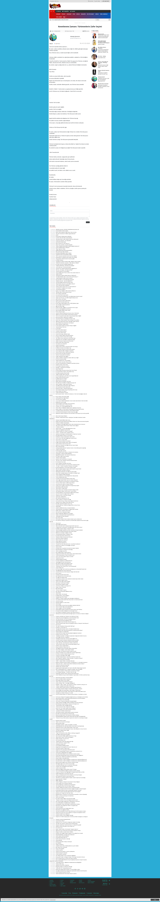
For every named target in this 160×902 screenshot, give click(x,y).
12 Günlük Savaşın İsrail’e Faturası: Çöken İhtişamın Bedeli (65, 410)
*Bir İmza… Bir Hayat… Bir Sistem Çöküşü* (61, 269)
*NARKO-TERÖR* (56, 274)
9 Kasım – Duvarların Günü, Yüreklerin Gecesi (62, 432)
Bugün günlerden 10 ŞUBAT (59, 779)
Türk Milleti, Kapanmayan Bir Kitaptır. (60, 734)
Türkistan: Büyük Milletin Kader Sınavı (60, 420)
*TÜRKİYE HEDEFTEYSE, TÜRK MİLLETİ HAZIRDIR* (62, 265)
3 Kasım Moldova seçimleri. (58, 854)
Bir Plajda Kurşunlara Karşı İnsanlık (60, 373)
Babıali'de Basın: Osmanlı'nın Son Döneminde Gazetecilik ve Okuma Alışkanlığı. (69, 794)
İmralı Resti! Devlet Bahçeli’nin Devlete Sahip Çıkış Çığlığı (64, 412)
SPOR (74, 14)
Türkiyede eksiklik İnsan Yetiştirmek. (60, 813)
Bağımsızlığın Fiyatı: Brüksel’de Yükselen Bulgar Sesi (63, 621)
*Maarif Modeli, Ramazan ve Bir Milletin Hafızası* (63, 283)
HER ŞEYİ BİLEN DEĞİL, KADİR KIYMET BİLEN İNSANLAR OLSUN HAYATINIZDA (68, 698)
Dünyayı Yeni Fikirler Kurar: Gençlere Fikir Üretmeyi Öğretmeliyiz (66, 652)
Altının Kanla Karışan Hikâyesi (59, 416)
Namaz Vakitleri (91, 882)
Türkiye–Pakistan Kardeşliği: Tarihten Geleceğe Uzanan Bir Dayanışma (67, 702)
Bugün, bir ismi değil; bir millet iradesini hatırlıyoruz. (63, 290)
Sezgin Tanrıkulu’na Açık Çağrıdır (59, 356)
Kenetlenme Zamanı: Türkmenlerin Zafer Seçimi (62, 436)
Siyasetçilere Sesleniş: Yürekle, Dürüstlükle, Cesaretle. (64, 724)
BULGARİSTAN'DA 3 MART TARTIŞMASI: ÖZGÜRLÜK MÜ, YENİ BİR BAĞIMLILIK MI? (69, 759)
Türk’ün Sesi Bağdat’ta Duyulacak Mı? (60, 429)
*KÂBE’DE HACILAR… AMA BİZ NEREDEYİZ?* (62, 281)
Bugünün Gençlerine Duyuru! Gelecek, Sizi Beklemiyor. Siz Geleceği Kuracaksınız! (69, 662)
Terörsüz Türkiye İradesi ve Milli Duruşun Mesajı (62, 482)
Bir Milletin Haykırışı (57, 260)
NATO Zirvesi (56, 624)
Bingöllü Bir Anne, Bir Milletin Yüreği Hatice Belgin (63, 339)
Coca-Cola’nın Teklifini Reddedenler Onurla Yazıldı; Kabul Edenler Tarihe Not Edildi (69, 400)
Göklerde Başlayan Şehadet (59, 559)
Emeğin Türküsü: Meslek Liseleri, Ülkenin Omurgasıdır (64, 442)
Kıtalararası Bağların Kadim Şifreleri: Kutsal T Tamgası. (64, 769)
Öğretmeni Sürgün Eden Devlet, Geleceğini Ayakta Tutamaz (65, 321)
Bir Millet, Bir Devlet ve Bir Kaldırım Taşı (61, 348)
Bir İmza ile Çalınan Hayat (58, 332)
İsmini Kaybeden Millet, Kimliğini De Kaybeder (62, 350)
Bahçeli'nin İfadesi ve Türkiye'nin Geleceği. (61, 866)
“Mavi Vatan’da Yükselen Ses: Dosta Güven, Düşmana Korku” (65, 464)
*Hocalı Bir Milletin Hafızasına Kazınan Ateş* (62, 282)
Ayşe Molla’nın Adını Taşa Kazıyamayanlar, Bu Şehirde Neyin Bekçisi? (67, 630)
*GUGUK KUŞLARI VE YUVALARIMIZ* (60, 271)
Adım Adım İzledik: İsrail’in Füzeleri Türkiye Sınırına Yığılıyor (65, 425)
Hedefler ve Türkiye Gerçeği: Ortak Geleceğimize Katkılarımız (65, 598)
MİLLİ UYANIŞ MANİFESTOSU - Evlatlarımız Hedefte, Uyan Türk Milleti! (66, 669)
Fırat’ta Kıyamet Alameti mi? (59, 542)
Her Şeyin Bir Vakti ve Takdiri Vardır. (60, 748)
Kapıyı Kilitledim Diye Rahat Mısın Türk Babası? (62, 322)
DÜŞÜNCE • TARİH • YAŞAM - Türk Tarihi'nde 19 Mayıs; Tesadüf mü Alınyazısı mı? (69, 684)
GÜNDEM (58, 14)
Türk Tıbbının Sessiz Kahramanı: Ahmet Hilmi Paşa (63, 338)
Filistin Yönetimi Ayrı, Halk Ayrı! (59, 539)
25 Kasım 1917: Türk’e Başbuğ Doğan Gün (61, 406)
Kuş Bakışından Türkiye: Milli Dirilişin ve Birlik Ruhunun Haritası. (65, 804)
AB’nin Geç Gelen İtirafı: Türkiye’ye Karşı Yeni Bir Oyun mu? (65, 525)
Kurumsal (91, 1)
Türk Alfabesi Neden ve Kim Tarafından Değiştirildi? (63, 855)
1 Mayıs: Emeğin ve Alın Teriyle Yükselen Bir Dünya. (63, 709)
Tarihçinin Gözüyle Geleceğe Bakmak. (60, 819)
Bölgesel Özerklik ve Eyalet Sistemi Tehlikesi (62, 831)
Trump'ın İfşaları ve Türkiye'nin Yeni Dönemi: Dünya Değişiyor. (65, 781)
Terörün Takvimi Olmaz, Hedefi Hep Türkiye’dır (62, 352)
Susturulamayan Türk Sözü (58, 327)
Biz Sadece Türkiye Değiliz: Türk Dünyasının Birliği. (63, 798)
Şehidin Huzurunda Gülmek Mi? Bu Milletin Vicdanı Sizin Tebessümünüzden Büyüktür (70, 421)
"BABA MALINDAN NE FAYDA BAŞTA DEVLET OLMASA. (64, 873)
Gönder (87, 222)
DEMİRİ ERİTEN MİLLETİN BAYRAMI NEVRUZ (61, 250)
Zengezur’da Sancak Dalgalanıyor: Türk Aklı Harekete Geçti (65, 617)
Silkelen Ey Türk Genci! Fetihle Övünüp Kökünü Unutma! (64, 314)
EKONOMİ (69, 14)
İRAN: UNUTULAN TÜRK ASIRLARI (59, 251)
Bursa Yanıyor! (56, 573)
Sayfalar (80, 881)
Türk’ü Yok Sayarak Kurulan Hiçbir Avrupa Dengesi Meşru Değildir (66, 315)
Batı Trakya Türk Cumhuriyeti (59, 847)
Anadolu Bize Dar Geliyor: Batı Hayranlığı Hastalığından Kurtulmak (66, 633)
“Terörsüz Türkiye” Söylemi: (58, 590)
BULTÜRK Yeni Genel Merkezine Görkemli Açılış (62, 713)
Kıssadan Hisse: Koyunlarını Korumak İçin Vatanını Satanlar (65, 548)
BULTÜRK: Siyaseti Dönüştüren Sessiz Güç (61, 503)
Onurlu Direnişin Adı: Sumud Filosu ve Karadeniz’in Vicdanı (64, 481)
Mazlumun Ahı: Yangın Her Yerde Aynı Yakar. (62, 793)
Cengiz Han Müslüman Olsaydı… (59, 392)
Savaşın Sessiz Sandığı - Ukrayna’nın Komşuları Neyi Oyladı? (65, 485)
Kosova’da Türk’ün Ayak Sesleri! (59, 295)
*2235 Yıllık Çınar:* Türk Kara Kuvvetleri (61, 267)
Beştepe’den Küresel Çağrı (58, 402)
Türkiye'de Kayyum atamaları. (59, 852)
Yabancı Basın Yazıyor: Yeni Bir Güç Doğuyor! (62, 737)
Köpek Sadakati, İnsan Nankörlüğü (60, 699)
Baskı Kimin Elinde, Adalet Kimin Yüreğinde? (62, 317)
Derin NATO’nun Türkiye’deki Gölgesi (60, 512)
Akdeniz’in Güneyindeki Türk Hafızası (60, 354)
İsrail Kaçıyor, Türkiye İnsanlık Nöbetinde (61, 453)
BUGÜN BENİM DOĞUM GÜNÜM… (60, 230)
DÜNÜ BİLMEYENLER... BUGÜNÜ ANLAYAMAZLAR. (62, 834)
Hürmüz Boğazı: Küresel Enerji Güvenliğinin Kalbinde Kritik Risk (65, 605)
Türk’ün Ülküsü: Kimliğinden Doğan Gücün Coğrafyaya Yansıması (66, 407)
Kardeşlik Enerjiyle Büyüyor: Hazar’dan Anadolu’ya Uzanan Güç (65, 656)
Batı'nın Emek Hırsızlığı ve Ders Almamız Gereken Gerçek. (64, 762)
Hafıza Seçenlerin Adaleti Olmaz (59, 324)
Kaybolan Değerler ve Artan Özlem (60, 602)
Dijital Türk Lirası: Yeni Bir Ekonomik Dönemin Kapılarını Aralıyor (66, 830)
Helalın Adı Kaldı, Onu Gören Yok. (60, 738)
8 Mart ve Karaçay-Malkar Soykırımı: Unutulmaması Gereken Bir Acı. (66, 751)
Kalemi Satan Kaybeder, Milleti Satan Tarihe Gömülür (63, 232)
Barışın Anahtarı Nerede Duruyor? (60, 377)
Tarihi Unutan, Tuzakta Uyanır (59, 488)
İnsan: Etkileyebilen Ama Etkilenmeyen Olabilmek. (63, 802)
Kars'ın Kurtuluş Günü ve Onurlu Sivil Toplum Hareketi (64, 858)
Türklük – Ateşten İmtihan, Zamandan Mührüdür (62, 660)
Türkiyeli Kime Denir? (57, 558)
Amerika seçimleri (57, 850)
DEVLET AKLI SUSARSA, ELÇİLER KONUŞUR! (61, 244)
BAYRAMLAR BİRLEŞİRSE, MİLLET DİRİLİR (61, 253)
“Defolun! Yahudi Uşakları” (58, 457)
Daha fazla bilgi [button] (53, 899)
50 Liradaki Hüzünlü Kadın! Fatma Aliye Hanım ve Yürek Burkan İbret (66, 599)
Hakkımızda (82, 893)
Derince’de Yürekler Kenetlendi (59, 538)
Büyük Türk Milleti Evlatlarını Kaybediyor (61, 679)
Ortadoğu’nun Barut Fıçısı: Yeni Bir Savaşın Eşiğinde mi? (64, 638)
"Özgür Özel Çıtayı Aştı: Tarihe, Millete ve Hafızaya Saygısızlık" (65, 733)
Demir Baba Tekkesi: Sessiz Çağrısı (60, 680)
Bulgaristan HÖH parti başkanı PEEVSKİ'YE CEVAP (63, 749)
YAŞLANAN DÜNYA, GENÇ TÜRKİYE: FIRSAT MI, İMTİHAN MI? (64, 239)
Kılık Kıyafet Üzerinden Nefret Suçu (60, 302)
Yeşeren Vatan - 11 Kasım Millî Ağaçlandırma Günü (63, 428)
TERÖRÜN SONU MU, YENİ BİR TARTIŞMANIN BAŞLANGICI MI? (65, 229)
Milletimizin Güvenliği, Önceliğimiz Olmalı (61, 532)
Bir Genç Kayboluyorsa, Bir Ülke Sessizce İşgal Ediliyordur (64, 375)
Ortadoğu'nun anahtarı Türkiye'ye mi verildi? (62, 692)
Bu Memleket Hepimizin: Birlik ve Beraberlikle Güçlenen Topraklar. (66, 790)
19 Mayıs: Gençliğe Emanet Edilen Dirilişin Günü (62, 685)
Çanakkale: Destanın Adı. (58, 744)
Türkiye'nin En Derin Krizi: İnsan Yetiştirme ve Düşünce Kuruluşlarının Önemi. (68, 812)
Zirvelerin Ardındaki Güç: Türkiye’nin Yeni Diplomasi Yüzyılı (64, 616)
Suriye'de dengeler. (57, 807)
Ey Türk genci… (56, 328)
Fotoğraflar (66, 11)
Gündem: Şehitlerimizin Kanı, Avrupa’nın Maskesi (63, 507)
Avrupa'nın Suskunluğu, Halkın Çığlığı (60, 655)
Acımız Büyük (56, 603)
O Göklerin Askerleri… (57, 427)
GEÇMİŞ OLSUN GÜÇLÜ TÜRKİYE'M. (60, 865)
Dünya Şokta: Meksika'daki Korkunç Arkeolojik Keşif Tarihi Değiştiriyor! (67, 755)
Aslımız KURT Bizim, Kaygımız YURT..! (60, 742)
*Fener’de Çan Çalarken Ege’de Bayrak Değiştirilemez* (64, 268)
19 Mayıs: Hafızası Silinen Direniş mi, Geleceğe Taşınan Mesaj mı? (66, 687)
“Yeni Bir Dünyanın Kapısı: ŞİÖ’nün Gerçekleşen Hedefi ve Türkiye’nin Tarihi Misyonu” (70, 623)
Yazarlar (73, 11)
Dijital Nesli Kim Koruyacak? (58, 380)
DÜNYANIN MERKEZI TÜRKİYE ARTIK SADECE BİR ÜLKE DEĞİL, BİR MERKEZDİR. (68, 716)
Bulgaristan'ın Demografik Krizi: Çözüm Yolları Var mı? (64, 747)
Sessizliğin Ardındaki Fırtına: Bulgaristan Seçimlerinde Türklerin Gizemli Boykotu (69, 870)
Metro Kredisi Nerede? (57, 446)
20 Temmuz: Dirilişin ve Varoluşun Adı (60, 585)
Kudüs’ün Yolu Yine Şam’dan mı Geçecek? (61, 459)
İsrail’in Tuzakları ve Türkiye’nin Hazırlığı (61, 499)
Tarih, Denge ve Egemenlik (58, 293)
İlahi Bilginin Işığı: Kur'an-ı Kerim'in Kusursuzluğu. (62, 763)
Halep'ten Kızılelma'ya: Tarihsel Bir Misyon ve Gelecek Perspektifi (66, 825)
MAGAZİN (83, 14)
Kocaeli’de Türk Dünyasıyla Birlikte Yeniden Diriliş (63, 478)
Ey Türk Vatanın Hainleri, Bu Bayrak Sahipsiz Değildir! (63, 325)
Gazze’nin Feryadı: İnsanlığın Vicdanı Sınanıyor (62, 493)
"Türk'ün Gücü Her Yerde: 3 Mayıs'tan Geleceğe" (62, 706)
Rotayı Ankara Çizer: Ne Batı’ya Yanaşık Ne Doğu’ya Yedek (64, 489)
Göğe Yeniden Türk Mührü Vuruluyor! (60, 470)
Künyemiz (75, 893)
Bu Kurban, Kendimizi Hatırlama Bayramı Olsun (62, 654)
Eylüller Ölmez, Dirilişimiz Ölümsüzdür (61, 510)
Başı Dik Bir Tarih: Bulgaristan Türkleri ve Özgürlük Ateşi (64, 805)
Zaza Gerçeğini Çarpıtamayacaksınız (60, 304)
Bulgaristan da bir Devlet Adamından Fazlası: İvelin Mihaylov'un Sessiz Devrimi (69, 728)
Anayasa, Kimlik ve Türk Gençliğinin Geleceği (62, 815)
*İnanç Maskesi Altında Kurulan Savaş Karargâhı (62, 258)
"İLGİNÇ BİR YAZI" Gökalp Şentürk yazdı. (61, 868)
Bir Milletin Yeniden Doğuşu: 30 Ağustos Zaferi (62, 528)
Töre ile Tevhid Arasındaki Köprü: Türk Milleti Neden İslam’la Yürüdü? (66, 296)
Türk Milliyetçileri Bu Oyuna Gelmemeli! (61, 570)
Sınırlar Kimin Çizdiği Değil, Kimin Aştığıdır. (61, 752)
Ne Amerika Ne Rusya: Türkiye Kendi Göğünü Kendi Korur (64, 500)
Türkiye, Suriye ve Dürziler (58, 587)
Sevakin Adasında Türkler (58, 767)
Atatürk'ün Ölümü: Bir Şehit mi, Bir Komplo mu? (62, 826)
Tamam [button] (155, 899)
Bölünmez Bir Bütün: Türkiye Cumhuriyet (61, 841)
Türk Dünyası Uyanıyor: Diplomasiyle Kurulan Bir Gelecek (64, 712)
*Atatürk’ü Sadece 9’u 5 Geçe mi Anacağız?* (62, 431)
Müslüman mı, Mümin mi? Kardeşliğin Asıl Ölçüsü (63, 545)
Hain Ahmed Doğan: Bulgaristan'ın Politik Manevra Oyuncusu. (65, 801)
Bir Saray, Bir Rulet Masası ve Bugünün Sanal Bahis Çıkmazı (65, 363)
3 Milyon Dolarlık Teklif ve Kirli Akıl (60, 374)
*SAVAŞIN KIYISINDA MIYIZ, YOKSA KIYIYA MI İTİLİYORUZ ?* (64, 276)
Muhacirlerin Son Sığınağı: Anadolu (60, 809)
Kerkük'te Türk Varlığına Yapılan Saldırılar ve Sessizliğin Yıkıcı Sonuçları (67, 833)
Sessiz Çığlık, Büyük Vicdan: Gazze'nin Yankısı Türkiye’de (64, 480)
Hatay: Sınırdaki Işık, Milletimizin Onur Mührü (62, 513)
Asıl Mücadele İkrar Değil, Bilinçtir (60, 398)
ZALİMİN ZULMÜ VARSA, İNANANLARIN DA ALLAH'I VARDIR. (65, 845)
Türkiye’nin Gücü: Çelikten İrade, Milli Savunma (62, 502)
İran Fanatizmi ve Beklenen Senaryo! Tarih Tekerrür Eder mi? (65, 612)
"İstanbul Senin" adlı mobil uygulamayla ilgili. (62, 741)
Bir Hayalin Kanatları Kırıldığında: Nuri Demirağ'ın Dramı (64, 610)
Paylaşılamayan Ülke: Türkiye (59, 597)
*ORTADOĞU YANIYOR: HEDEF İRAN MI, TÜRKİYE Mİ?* (63, 275)
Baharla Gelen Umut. (57, 731)
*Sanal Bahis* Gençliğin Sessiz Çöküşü (61, 288)
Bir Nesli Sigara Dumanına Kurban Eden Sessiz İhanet (64, 370)
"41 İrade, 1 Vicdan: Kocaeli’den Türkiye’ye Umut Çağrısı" (64, 466)
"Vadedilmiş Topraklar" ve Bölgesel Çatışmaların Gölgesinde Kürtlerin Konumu (69, 635)
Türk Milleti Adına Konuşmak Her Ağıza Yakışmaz (63, 385)
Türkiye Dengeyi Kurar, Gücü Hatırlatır (60, 360)
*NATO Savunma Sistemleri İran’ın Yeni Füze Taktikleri (64, 256)
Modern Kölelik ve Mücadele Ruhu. (60, 758)
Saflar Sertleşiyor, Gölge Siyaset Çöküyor (61, 384)
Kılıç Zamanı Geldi (57, 517)
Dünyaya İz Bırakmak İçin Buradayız (60, 659)
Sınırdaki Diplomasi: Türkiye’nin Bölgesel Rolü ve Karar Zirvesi (65, 505)
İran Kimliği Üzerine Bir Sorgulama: (60, 637)
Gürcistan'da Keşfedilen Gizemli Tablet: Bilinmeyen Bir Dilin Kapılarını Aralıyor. (68, 811)
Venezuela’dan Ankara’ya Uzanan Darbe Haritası (63, 349)
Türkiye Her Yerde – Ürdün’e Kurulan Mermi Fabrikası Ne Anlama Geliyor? (67, 663)
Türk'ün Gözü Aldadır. (57, 797)
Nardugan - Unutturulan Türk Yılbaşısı (60, 367)
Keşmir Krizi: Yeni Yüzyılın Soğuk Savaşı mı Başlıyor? (63, 708)
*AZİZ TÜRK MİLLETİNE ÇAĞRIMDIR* (60, 285)
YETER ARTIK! (56, 506)
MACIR (54, 235)
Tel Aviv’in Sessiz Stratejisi (58, 399)
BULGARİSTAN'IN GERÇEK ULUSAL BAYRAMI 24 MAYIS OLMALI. (65, 754)
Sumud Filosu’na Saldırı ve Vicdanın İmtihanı (62, 484)
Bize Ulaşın (98, 1)
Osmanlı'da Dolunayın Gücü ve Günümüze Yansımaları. (64, 765)
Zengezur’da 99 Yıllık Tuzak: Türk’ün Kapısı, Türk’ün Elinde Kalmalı (66, 553)
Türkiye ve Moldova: (57, 844)
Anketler (71, 881)
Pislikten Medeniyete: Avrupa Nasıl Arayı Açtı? (62, 773)
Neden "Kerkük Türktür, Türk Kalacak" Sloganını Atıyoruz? (64, 829)
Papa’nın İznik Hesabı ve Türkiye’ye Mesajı (61, 405)
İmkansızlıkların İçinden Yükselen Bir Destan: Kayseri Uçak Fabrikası (66, 609)
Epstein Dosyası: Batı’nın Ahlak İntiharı (61, 300)
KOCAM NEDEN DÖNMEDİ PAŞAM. (60, 745)
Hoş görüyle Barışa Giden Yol (59, 837)
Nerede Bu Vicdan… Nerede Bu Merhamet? (61, 388)
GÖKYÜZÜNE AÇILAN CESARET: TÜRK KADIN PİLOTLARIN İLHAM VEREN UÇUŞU (68, 691)
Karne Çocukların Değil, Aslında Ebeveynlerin (62, 335)
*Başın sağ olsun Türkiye (58, 249)
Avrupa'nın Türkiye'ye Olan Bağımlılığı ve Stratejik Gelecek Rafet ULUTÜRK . (68, 772)
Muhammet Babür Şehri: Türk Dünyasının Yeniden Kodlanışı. (65, 715)
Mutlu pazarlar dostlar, (58, 723)
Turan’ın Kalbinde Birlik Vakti (59, 477)
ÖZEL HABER (59, 17)
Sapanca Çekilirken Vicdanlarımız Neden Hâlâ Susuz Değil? (65, 357)
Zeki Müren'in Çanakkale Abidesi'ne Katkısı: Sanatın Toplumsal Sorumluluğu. (68, 777)
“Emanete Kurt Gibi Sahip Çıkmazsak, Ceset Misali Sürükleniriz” (65, 544)
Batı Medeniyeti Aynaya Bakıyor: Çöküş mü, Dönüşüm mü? (65, 703)
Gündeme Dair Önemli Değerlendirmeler (61, 564)
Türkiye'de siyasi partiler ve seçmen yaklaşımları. (63, 851)
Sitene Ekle (64, 893)
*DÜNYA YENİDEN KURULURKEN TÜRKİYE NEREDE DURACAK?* (65, 246)
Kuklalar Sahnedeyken (57, 345)
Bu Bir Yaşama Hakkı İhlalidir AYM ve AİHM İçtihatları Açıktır (65, 303)
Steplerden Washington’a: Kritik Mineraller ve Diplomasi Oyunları (66, 434)
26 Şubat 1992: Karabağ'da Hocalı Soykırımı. (62, 766)
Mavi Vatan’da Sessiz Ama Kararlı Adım (61, 576)
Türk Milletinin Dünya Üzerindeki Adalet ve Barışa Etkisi (64, 648)
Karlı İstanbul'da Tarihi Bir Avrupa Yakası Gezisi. (62, 776)
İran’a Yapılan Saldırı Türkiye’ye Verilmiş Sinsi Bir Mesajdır (64, 641)
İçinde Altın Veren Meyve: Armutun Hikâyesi (62, 677)
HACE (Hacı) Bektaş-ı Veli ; (58, 740)
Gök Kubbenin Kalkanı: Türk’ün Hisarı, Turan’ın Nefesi (63, 491)
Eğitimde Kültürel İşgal (57, 306)
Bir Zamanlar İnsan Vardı (58, 461)
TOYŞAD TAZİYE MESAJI (58, 449)
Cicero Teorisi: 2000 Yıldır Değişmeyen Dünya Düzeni (63, 438)
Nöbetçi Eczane (73, 882)
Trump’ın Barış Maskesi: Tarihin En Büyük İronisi (62, 555)
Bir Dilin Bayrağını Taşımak (58, 450)
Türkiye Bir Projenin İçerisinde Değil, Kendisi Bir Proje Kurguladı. (66, 791)
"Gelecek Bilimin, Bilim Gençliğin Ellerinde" (61, 705)
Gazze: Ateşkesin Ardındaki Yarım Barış (61, 463)
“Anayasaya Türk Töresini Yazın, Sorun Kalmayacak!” (63, 566)
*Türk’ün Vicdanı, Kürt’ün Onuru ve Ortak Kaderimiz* (63, 286)
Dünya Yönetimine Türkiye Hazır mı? (60, 647)
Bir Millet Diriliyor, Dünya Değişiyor (60, 595)
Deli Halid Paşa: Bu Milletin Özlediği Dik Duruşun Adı (63, 382)
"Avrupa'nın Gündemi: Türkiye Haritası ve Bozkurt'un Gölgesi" (65, 670)
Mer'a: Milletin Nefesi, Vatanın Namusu (61, 552)
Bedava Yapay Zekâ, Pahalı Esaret (60, 342)
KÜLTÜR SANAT (90, 14)
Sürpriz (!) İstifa (56, 546)
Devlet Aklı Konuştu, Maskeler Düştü (60, 334)
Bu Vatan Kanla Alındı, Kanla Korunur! (60, 535)
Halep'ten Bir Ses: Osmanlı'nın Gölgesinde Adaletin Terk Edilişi (65, 822)
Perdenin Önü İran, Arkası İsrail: (59, 634)
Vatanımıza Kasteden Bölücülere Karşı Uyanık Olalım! (63, 531)
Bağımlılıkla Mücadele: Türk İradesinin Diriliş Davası (63, 454)
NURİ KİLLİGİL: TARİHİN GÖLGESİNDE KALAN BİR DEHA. (64, 756)
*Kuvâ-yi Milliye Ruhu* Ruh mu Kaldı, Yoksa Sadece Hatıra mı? (65, 272)
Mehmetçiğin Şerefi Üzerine (58, 524)
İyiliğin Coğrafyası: (57, 780)
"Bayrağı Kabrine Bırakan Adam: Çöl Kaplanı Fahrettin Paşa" (65, 628)
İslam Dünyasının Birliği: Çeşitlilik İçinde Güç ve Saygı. (63, 735)
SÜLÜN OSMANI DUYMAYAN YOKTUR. (60, 872)
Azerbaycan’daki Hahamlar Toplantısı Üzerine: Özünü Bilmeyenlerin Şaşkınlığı (68, 447)
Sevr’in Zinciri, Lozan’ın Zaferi (59, 439)
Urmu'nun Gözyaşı (57, 601)
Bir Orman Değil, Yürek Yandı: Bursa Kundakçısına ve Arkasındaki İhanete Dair (68, 569)
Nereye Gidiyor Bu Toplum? (58, 391)
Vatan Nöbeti (56, 592)
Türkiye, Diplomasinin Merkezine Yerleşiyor (62, 681)
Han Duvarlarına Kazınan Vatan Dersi (60, 387)
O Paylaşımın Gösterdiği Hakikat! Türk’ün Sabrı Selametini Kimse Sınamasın (68, 424)
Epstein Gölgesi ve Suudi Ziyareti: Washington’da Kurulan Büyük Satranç (67, 409)
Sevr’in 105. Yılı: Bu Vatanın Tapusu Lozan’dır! (62, 556)
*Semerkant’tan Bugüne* (58, 289)
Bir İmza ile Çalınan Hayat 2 (59, 329)
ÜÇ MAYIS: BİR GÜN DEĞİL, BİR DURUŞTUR (61, 237)
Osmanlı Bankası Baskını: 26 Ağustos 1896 (62, 534)
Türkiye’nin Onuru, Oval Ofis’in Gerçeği (61, 495)
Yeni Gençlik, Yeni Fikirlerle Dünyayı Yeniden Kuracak (63, 651)
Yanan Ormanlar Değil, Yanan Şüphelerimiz (62, 606)
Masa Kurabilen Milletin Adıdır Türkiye (60, 310)
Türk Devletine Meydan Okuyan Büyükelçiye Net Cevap (64, 389)
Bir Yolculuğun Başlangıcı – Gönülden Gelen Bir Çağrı (63, 672)
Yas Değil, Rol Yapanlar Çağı (59, 577)
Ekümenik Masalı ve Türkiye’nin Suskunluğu (62, 549)
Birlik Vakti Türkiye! (57, 588)
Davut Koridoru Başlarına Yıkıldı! (59, 584)
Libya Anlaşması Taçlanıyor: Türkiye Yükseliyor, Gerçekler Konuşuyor (67, 658)
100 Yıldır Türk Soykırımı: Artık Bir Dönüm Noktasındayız (64, 823)
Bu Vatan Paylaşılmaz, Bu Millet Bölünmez (61, 560)
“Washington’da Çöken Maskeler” (60, 516)
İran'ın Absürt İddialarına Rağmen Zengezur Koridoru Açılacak (65, 770)
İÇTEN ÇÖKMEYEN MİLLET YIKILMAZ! (60, 247)
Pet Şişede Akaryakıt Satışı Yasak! (60, 574)
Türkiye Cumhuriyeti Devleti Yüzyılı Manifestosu (62, 514)
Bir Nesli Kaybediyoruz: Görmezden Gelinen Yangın (63, 467)
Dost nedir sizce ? (57, 827)
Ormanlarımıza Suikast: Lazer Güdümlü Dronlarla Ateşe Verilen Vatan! (67, 578)
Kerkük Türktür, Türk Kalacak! (59, 594)
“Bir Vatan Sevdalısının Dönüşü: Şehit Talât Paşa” (63, 626)
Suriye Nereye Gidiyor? (58, 820)
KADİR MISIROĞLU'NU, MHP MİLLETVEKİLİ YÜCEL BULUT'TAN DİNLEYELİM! (67, 726)
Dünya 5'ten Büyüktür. (57, 848)
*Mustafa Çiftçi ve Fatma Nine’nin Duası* (61, 292)
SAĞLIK (97, 14)
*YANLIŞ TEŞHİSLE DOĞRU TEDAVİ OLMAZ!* (62, 278)
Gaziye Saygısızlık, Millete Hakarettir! (60, 474)
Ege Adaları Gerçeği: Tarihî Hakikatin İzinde (61, 563)
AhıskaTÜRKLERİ (56, 840)
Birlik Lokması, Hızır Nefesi (58, 299)
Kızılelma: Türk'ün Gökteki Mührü (59, 645)
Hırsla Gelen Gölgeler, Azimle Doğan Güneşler (62, 649)
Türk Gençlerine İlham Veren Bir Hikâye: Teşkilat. (63, 786)
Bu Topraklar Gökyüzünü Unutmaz (60, 366)
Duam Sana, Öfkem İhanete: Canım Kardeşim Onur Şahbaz (65, 320)
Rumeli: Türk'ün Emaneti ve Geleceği (60, 838)
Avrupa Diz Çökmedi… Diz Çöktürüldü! (61, 240)
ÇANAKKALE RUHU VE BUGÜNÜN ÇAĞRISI (61, 254)
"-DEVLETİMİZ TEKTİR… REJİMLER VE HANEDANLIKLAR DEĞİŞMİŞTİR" (66, 862)
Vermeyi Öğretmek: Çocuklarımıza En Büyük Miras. (63, 784)
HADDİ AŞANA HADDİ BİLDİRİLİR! (60, 836)
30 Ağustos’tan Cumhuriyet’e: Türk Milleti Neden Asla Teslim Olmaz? (66, 527)
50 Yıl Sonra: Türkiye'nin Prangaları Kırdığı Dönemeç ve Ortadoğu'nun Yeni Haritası (69, 697)
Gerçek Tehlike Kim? (57, 567)
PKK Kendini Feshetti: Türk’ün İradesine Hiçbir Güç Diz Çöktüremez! (66, 519)
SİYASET (63, 14)
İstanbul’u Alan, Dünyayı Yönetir (59, 666)
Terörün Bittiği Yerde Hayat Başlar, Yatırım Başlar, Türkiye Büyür (66, 690)
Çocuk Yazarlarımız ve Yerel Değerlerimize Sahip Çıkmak (64, 475)
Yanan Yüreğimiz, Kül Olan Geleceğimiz (61, 608)
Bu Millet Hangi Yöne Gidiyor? (59, 378)
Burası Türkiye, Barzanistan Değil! (60, 396)
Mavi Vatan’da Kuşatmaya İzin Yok (60, 498)
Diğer (64, 17)
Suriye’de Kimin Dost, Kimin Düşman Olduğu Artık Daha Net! (65, 571)
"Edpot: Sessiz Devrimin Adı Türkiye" (60, 721)
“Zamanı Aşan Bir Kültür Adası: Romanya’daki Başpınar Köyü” (65, 644)
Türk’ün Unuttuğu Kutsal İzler (59, 551)
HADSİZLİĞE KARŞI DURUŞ (58, 242)
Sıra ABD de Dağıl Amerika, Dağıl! (60, 730)
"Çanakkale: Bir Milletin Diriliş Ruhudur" (61, 710)
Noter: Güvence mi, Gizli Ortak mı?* (60, 243)
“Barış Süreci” (56, 523)
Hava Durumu (81, 882)
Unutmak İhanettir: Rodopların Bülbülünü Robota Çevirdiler (65, 640)
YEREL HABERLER (103, 14)
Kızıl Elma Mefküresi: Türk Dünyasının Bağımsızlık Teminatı (64, 492)
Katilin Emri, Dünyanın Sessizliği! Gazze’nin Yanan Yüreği (64, 445)
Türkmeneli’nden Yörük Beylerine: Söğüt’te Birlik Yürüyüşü (64, 509)
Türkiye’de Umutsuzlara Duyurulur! (60, 665)
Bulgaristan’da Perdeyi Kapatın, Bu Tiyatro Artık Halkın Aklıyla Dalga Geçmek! (68, 668)
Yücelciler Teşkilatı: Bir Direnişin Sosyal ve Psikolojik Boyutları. (65, 787)
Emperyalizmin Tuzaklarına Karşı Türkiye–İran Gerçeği (64, 257)
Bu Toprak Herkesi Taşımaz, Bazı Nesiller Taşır (62, 371)
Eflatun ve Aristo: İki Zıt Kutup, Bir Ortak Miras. (62, 795)
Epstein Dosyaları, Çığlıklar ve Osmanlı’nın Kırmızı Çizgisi (64, 307)
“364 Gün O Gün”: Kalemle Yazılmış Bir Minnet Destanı (64, 460)
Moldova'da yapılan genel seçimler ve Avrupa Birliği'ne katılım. (65, 869)
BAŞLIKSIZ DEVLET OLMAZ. (58, 720)
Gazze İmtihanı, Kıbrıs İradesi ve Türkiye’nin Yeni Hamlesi (64, 452)
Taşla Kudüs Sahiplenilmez (58, 496)
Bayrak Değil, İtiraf (57, 368)
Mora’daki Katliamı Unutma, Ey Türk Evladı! (61, 435)
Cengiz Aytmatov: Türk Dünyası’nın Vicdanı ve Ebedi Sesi (64, 642)
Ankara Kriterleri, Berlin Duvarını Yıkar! (61, 443)
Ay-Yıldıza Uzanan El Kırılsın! (58, 331)
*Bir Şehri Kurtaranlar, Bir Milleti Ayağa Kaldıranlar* (63, 233)
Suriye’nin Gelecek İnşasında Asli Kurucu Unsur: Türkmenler (65, 313)
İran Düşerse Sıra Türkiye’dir (59, 343)
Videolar (59, 11)
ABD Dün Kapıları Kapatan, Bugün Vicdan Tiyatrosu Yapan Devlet (66, 468)
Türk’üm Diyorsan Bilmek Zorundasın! (60, 441)
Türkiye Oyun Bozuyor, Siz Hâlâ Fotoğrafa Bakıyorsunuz (64, 297)
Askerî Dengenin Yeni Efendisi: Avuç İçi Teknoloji (63, 403)
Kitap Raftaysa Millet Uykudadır (59, 487)
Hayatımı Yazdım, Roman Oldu (59, 364)
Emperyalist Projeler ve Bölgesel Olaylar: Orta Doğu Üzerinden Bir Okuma (68, 857)
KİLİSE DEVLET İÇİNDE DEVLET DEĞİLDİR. (61, 236)
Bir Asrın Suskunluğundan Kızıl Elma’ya (61, 308)
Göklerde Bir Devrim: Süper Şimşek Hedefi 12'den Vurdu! (64, 727)
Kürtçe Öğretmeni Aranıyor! (58, 541)
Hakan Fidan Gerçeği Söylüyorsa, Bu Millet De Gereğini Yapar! (65, 473)
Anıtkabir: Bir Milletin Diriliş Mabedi (60, 422)
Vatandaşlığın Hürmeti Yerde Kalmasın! (61, 562)
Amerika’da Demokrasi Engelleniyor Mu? (61, 620)
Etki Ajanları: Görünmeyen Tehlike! (60, 583)
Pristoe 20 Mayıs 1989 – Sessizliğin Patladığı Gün (63, 683)
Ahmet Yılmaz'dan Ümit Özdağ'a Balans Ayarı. (62, 808)
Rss (70, 893)
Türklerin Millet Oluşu (57, 863)
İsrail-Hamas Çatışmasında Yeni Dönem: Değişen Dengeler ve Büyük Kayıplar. (68, 788)
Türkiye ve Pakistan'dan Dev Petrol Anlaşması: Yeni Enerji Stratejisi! (66, 774)
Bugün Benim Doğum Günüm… (59, 580)
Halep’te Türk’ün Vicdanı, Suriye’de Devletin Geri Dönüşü (64, 346)
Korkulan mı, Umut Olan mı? (59, 627)
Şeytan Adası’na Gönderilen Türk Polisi (61, 381)
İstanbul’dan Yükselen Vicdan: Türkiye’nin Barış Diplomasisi (65, 673)
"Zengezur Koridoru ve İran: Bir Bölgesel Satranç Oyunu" (64, 800)
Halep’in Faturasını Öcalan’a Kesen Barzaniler (62, 341)
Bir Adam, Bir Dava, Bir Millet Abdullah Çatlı (62, 264)
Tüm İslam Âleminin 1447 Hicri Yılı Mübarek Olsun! (63, 619)
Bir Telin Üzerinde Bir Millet (58, 359)
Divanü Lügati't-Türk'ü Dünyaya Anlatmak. (61, 783)
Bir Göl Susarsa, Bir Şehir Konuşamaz (60, 353)
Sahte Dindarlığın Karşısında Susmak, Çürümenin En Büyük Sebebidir (67, 530)
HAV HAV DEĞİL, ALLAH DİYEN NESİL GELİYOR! (62, 279)
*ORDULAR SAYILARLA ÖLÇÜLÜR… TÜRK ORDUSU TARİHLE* (65, 262)
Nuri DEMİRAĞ (56, 843)
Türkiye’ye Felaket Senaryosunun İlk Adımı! (61, 537)
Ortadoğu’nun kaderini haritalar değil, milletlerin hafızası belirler (66, 261)
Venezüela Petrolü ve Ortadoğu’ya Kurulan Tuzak (63, 318)
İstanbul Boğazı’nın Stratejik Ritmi (60, 631)
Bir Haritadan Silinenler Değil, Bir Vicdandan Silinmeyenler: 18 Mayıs (66, 688)
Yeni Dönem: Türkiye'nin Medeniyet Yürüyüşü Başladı (63, 701)
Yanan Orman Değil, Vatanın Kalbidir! (60, 581)
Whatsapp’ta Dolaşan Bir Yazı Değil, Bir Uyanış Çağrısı (64, 471)
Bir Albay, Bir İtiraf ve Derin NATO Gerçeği (61, 336)
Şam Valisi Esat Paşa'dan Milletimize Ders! (61, 591)
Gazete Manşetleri (91, 881)
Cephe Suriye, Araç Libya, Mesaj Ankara (61, 361)
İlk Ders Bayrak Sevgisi (58, 311)
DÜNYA (78, 14)
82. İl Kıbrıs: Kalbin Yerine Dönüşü (60, 456)
